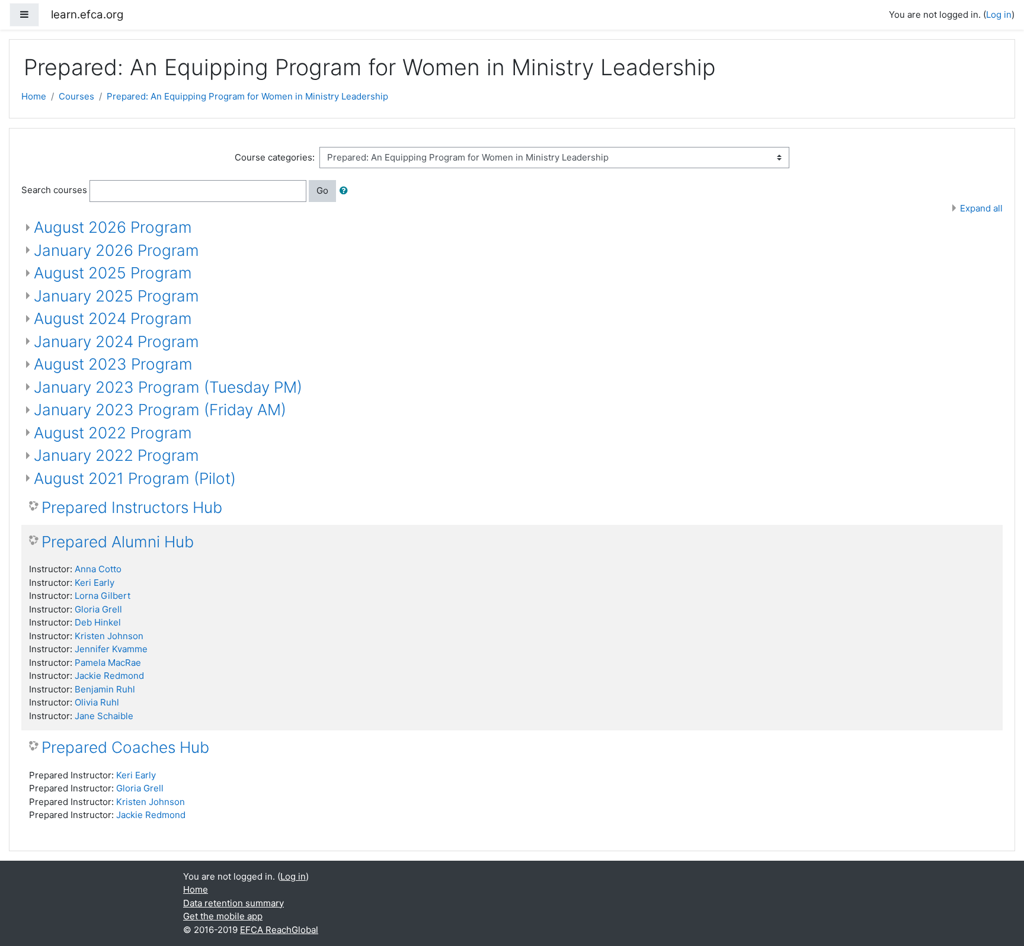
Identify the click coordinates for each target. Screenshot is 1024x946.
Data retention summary (233, 903)
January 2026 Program (116, 250)
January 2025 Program (116, 296)
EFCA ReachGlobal (279, 929)
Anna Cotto (98, 569)
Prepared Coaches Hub (125, 747)
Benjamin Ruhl (105, 689)
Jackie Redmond (109, 675)
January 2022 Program (116, 455)
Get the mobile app (223, 916)
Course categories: (275, 157)
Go (322, 190)
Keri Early (94, 582)
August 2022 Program (113, 433)
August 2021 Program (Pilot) (135, 478)
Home (33, 96)
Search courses (54, 189)
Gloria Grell (98, 609)
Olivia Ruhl (97, 702)
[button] (346, 191)
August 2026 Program (113, 227)
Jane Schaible (104, 715)
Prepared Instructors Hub (131, 507)
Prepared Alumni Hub (117, 542)
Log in (999, 14)
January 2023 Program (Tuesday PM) (168, 387)
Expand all (981, 208)
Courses (76, 96)
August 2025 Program (113, 273)
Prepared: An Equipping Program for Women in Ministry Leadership (247, 96)
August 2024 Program (113, 318)
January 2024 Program (116, 341)
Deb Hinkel (98, 622)
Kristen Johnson (109, 636)
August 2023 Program (113, 364)
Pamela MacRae (108, 662)
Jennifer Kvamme (111, 649)
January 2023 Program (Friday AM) (160, 409)
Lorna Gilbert (102, 595)
